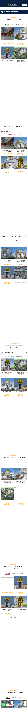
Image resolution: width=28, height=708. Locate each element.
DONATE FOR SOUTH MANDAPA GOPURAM (21, 61)
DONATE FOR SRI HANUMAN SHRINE (7, 61)
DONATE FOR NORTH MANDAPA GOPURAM (21, 151)
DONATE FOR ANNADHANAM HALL (20, 281)
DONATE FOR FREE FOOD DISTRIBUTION (7, 590)
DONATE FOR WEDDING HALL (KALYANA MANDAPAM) (7, 41)
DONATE (24, 4)
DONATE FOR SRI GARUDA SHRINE (7, 281)
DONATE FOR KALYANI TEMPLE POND (7, 261)
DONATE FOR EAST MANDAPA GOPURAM (21, 501)
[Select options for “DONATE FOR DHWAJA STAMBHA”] (25, 704)
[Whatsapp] (3, 704)
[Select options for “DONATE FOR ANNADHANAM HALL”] (12, 704)
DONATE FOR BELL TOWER (21, 170)
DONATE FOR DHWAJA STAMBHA (20, 41)
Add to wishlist (12, 702)
